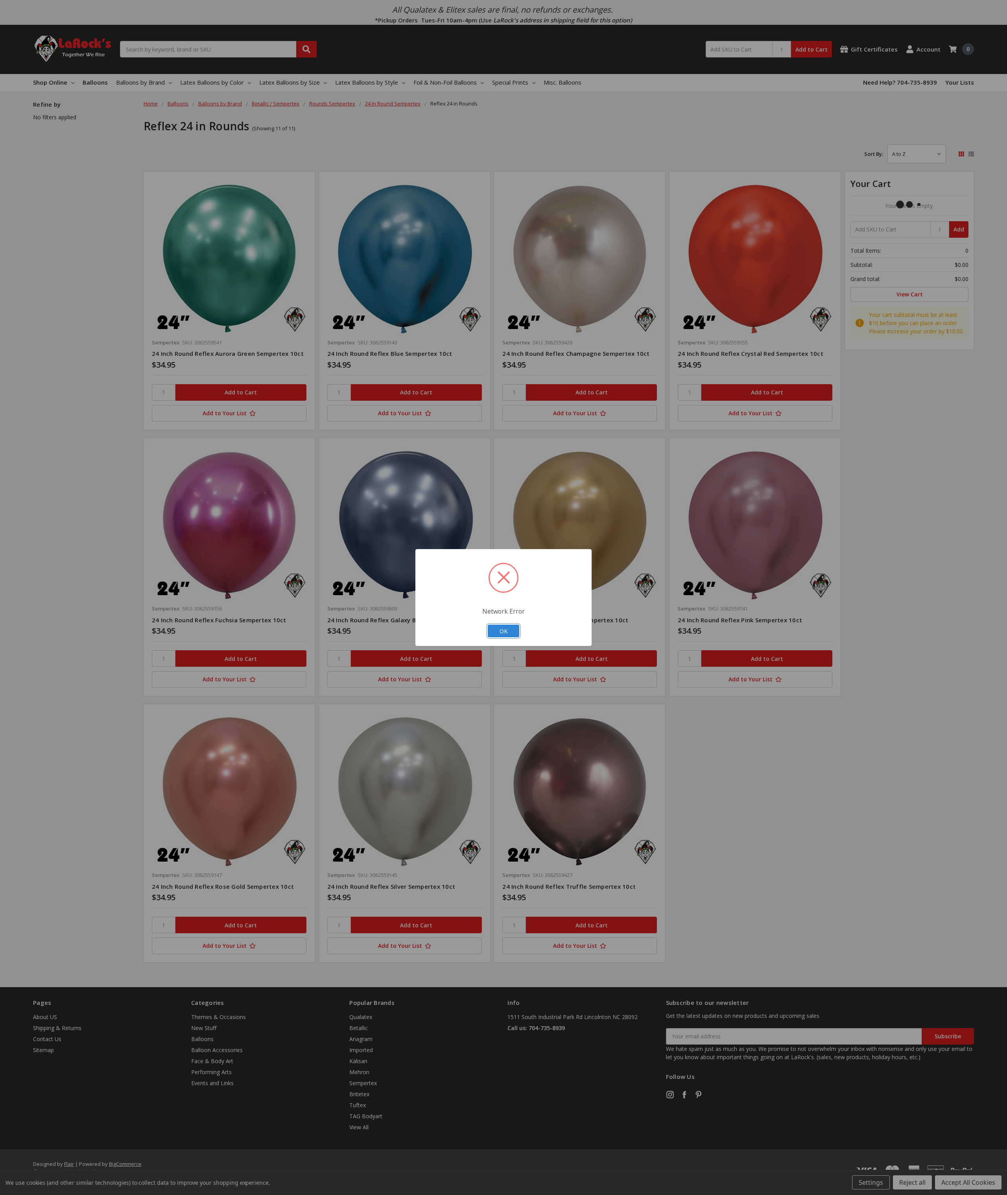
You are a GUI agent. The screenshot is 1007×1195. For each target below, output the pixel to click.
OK (503, 631)
